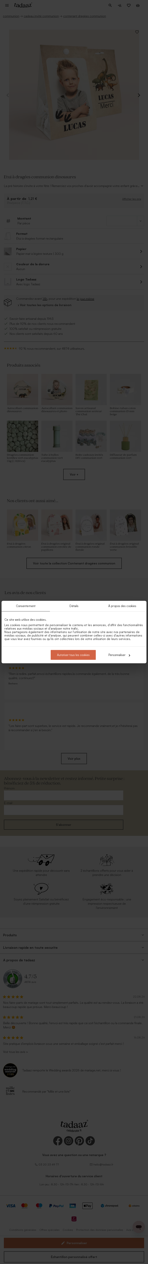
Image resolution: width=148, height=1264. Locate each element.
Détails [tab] (74, 606)
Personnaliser (116, 655)
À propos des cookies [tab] (122, 606)
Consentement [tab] (25, 606)
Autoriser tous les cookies (73, 655)
